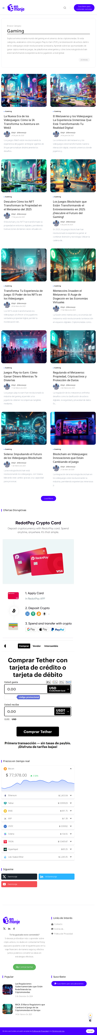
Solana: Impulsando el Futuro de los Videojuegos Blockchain (23, 456)
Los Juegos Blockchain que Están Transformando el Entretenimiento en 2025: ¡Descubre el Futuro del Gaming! (70, 209)
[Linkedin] (57, 877)
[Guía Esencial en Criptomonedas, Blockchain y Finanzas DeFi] (16, 7)
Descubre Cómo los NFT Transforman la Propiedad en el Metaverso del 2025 (23, 205)
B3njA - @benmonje (18, 132)
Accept (90, 1031)
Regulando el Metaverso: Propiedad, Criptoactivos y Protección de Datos (70, 376)
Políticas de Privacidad (40, 1031)
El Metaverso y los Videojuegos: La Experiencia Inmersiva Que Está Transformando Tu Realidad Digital (73, 121)
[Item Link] (24, 90)
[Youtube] (19, 884)
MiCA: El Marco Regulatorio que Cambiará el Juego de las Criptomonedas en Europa (30, 1007)
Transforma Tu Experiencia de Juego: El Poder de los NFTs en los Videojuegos (23, 294)
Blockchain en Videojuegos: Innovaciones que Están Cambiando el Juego (70, 457)
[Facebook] (14, 928)
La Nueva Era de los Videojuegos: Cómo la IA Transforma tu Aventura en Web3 (21, 121)
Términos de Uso (58, 1031)
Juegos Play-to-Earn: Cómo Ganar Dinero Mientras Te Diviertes (20, 376)
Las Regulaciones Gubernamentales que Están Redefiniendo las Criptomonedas (29, 988)
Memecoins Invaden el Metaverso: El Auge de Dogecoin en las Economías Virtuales (70, 296)
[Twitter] (19, 877)
